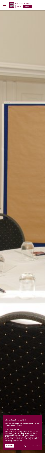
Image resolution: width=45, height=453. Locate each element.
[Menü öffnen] (4, 5)
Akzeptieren (9, 446)
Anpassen (26, 446)
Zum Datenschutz (35, 446)
